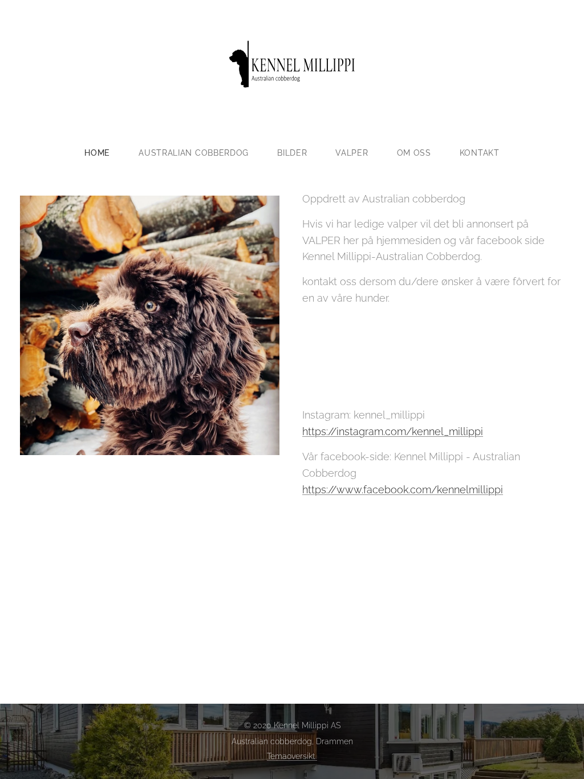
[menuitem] (104, 153)
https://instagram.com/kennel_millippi (392, 431)
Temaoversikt (292, 756)
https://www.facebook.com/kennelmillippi (402, 490)
